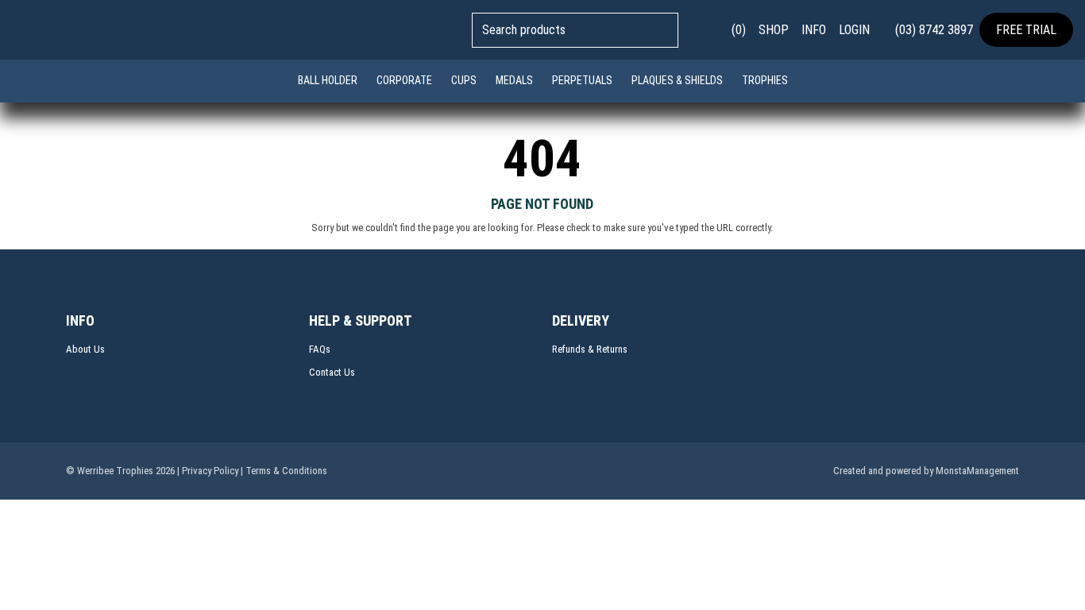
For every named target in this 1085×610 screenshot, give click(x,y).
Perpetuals (582, 80)
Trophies (765, 80)
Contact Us (332, 372)
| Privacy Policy (207, 471)
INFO (813, 29)
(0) (737, 29)
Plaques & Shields (677, 80)
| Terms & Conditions (284, 471)
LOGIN (854, 29)
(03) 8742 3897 (932, 29)
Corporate (404, 80)
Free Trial (1026, 29)
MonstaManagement (977, 471)
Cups (464, 80)
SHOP (774, 29)
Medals (514, 80)
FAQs (319, 349)
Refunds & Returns (589, 349)
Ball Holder (327, 80)
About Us (85, 349)
